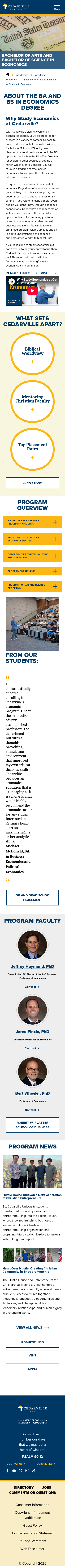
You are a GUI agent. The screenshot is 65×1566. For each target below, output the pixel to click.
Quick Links (45, 1463)
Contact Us (15, 1463)
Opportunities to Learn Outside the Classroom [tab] (28, 556)
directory (24, 1487)
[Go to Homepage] (16, 8)
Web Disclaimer (32, 1548)
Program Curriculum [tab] (21, 571)
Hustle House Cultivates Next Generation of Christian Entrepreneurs (32, 1196)
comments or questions (32, 1492)
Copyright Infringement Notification (32, 1515)
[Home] (7, 75)
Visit (45, 273)
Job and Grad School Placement (32, 897)
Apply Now (32, 483)
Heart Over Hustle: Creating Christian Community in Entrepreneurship (30, 1270)
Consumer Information (32, 1504)
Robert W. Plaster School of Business (32, 1124)
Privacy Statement (32, 1541)
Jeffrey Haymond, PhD (32, 966)
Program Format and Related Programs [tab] (26, 586)
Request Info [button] (18, 273)
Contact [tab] (30, 987)
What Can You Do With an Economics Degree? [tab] (23, 539)
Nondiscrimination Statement (32, 1533)
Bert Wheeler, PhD (32, 1093)
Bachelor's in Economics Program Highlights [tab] (23, 522)
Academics (22, 75)
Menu (57, 9)
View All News (29, 1327)
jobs (46, 1487)
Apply (32, 1369)
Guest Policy (32, 1525)
